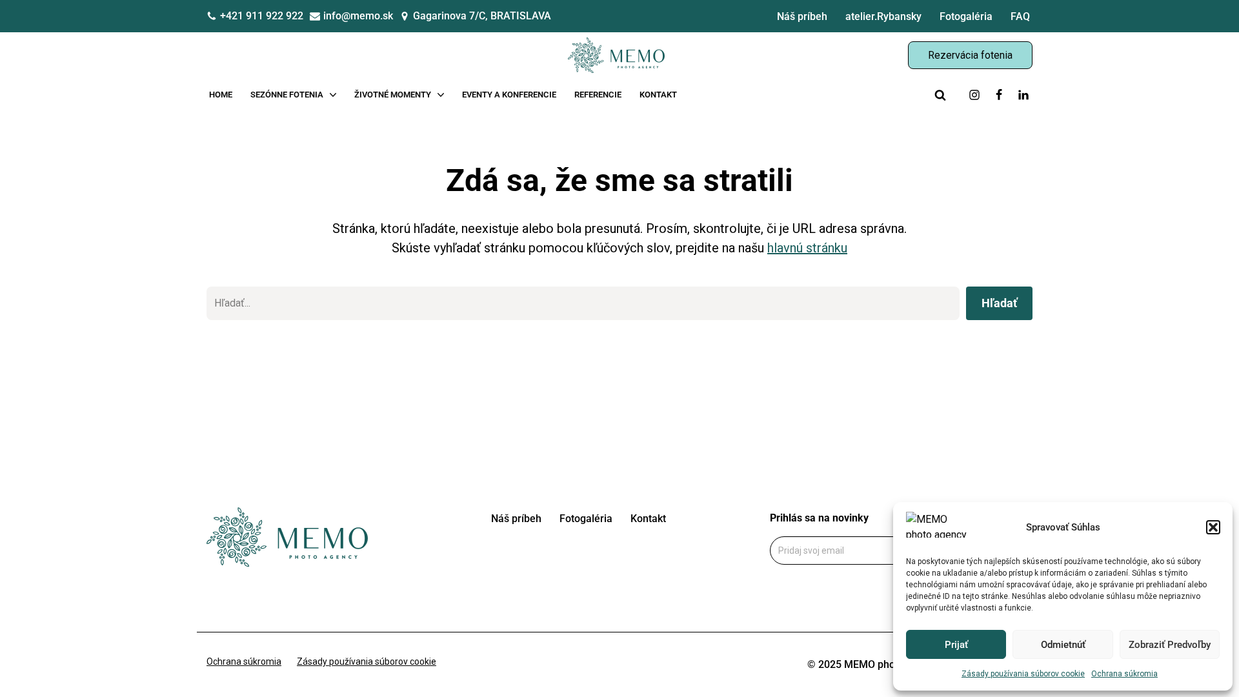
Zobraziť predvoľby (1170, 645)
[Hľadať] (940, 95)
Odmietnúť (1063, 645)
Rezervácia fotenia (970, 55)
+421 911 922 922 (261, 16)
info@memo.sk (358, 16)
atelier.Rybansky (883, 16)
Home (220, 94)
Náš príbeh (802, 16)
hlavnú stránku (807, 248)
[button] (1213, 527)
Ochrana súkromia (1124, 673)
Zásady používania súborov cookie (1023, 673)
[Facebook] (999, 95)
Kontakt (658, 94)
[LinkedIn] (1023, 95)
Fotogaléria (966, 16)
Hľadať (999, 303)
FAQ (1020, 16)
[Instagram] (974, 95)
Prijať (956, 645)
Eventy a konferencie (509, 94)
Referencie (597, 94)
